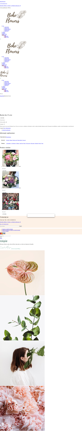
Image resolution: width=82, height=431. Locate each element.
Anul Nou (21, 143)
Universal (24, 140)
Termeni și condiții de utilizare (7, 229)
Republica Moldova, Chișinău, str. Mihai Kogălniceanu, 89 (10, 222)
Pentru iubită (19, 140)
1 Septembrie (8, 143)
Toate (42, 143)
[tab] (42, 130)
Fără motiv (32, 143)
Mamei (11, 140)
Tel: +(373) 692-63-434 (4, 224)
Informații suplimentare (6, 130)
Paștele (39, 143)
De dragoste (28, 143)
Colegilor (7, 140)
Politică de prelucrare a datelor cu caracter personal (11, 230)
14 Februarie (13, 143)
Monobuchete (8, 128)
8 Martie (17, 143)
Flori (4, 128)
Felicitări (36, 143)
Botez (24, 143)
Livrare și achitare (5, 231)
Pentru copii (15, 140)
